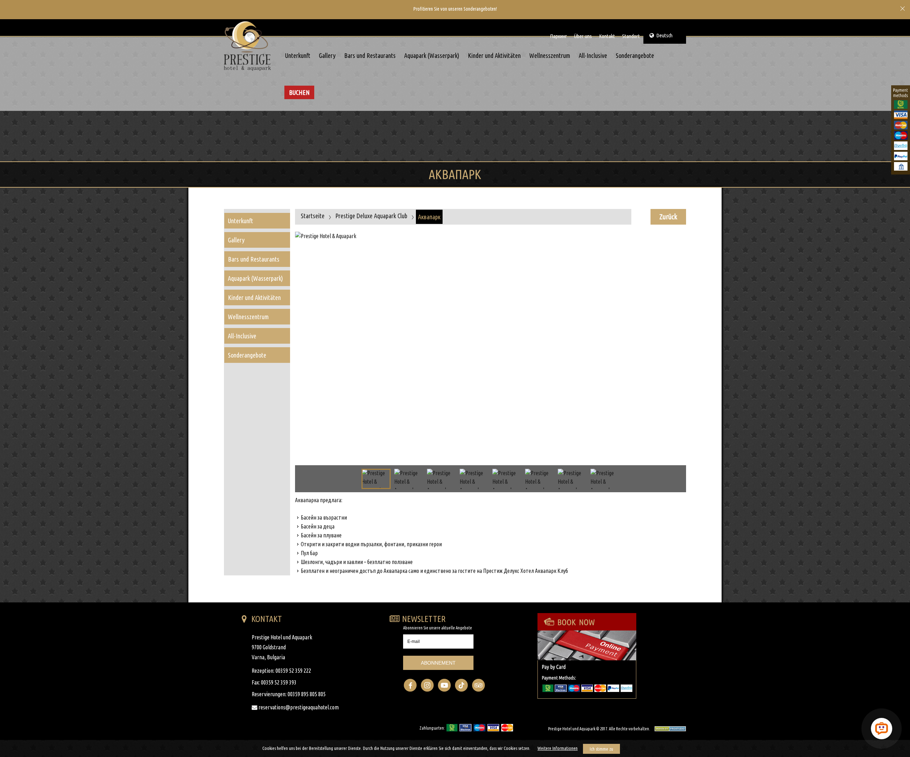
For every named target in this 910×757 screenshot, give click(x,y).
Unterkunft (297, 55)
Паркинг (558, 36)
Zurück (668, 217)
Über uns (583, 36)
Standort (631, 36)
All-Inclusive (593, 55)
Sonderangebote (635, 55)
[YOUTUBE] (444, 685)
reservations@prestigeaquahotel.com (298, 707)
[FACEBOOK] (410, 685)
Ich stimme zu (601, 748)
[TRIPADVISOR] (478, 685)
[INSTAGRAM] (427, 685)
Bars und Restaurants (370, 55)
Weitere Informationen (557, 748)
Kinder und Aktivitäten (494, 55)
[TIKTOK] (461, 685)
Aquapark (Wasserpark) (431, 55)
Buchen (299, 92)
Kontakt (607, 36)
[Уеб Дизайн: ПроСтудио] (668, 728)
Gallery (327, 55)
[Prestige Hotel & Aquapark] (249, 46)
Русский (668, 20)
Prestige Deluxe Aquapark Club (371, 215)
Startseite (313, 215)
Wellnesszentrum (549, 55)
